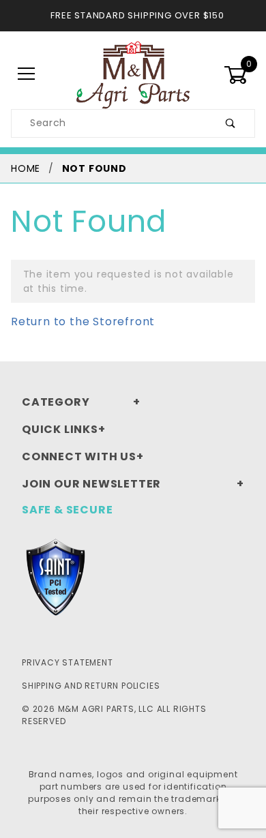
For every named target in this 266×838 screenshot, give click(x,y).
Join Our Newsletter (91, 484)
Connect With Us (79, 456)
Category (55, 402)
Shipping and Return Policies (91, 685)
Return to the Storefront (83, 321)
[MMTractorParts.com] (133, 73)
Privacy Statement (67, 662)
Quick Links (60, 429)
